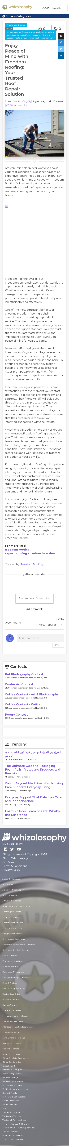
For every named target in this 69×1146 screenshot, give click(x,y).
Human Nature (9, 1005)
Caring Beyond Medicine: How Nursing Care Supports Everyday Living (34, 785)
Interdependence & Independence (17, 1027)
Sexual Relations (9, 1104)
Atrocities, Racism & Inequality (16, 906)
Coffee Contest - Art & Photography (32, 694)
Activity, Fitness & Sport (13, 890)
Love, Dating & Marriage (13, 1038)
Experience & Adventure (13, 972)
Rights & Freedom (10, 1093)
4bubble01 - (11, 777)
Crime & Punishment (12, 928)
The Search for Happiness (14, 1120)
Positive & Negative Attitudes (15, 1089)
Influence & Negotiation (13, 1021)
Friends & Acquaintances (13, 988)
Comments (18, 105)
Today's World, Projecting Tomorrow (19, 1127)
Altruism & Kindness (16, 25)
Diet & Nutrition (9, 955)
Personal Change (10, 1077)
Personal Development (13, 1081)
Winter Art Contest (19, 684)
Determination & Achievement (16, 950)
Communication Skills (12, 922)
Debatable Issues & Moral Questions (18, 944)
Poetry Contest (16, 714)
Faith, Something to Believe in (16, 977)
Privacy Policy (11, 869)
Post (58, 645)
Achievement (8, 884)
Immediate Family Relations (15, 1016)
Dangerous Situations (12, 933)
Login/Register (52, 7)
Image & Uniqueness (11, 1010)
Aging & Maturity (10, 895)
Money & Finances (10, 1049)
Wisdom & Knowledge (12, 1139)
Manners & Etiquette (11, 1043)
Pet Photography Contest (24, 674)
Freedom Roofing (16, 101)
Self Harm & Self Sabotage (14, 1097)
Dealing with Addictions (13, 939)
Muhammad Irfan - (14, 759)
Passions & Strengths (12, 1069)
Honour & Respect (10, 999)
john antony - (11, 790)
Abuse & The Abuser (11, 879)
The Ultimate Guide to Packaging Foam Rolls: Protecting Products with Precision (33, 769)
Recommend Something (34, 598)
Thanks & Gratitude (11, 1112)
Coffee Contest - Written (23, 704)
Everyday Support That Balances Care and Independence (33, 799)
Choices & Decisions (11, 917)
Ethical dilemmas (10, 966)
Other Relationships (11, 1062)
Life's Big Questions (11, 1032)
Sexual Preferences (10, 1100)
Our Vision (9, 862)
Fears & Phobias (9, 983)
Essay (9, 28)
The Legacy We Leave (12, 1116)
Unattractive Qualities (12, 1135)
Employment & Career (12, 961)
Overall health (9, 1066)
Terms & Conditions (14, 866)
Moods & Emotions (11, 1054)
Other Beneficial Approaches (15, 1058)
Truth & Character (10, 1131)
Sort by (60, 619)
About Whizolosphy (15, 858)
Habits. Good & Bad (11, 994)
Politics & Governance (12, 1085)
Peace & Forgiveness (11, 1073)
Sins (4, 1108)
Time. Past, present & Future (15, 1124)
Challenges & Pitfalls (11, 911)
